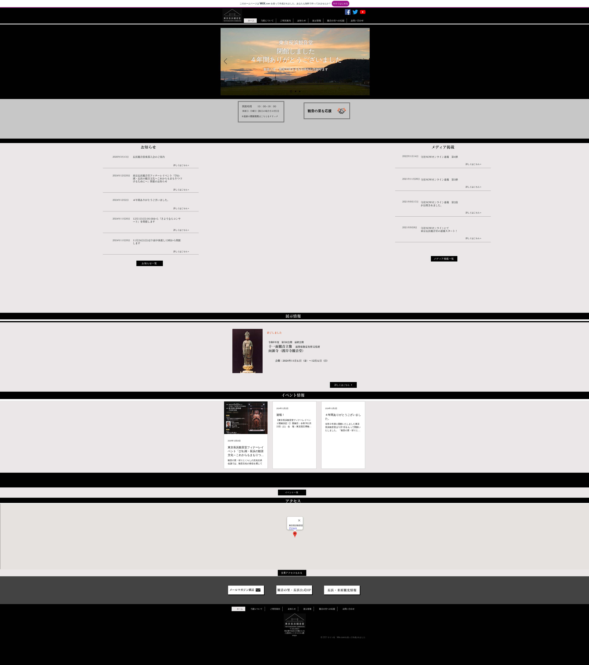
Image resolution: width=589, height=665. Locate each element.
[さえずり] (355, 12)
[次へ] (364, 61)
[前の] (225, 61)
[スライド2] (295, 91)
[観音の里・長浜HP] (246, 590)
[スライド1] (290, 91)
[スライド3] (299, 91)
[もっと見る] (261, 111)
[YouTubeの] (363, 12)
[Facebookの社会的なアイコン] (347, 12)
